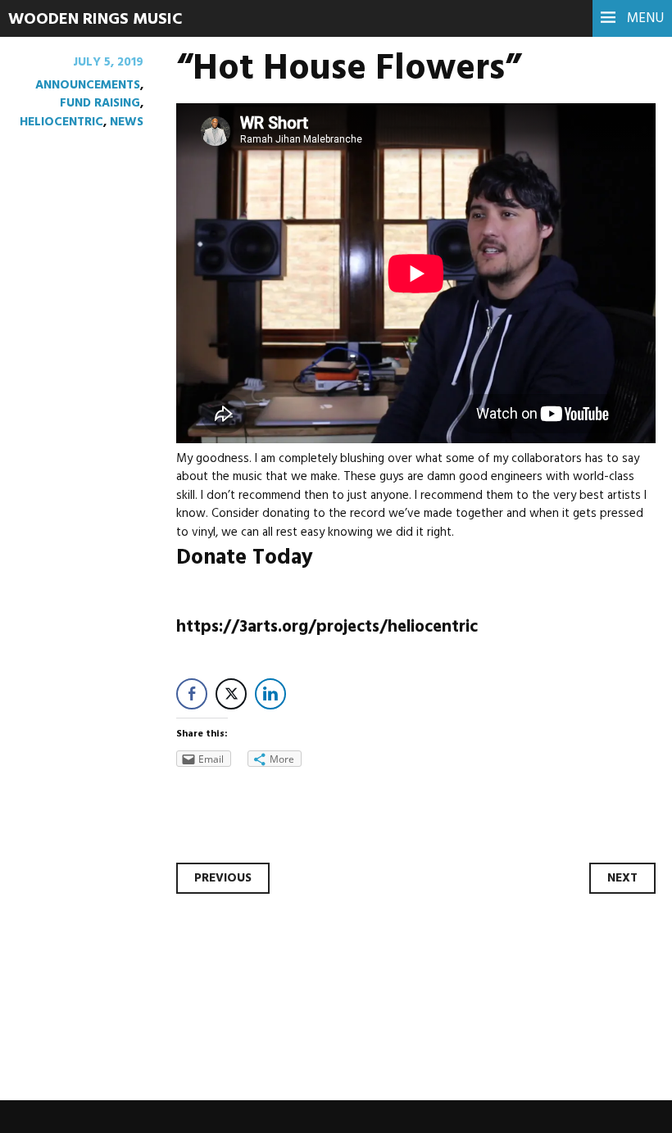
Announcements (87, 85)
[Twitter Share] (231, 693)
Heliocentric (61, 122)
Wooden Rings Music (95, 20)
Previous (223, 878)
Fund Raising (100, 103)
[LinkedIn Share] (270, 693)
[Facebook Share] (191, 693)
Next (622, 878)
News (126, 122)
